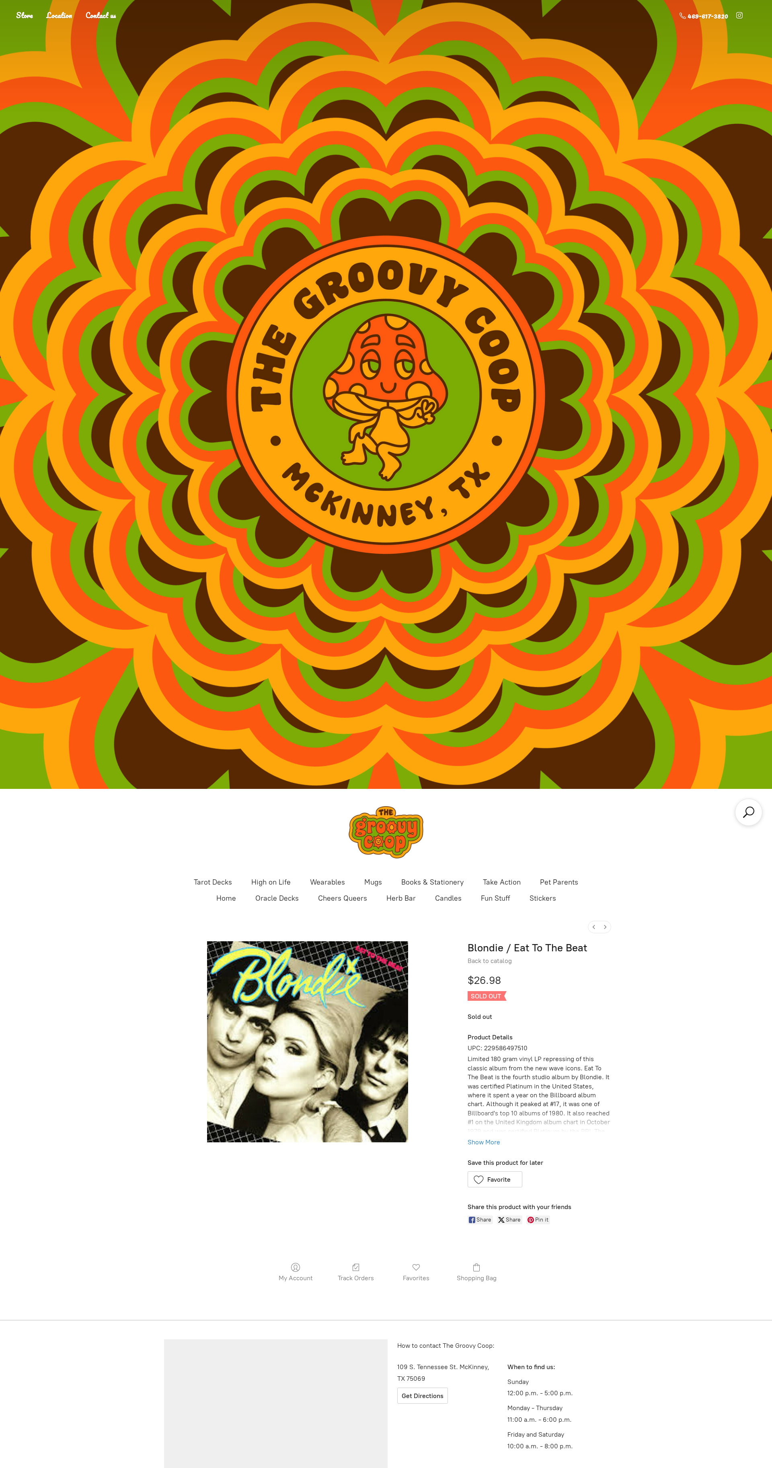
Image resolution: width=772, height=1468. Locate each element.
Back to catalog (490, 961)
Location (59, 15)
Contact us (101, 15)
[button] (495, 1179)
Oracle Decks (277, 898)
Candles (448, 898)
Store (24, 15)
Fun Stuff (495, 898)
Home (226, 898)
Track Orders (356, 1278)
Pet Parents (559, 882)
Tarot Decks (213, 882)
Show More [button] (484, 1142)
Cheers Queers (342, 898)
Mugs (373, 882)
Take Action (502, 882)
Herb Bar (401, 898)
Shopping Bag (477, 1278)
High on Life (271, 882)
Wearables (327, 882)
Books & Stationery (432, 882)
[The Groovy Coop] (386, 832)
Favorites (416, 1278)
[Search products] (748, 812)
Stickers (543, 898)
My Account (296, 1278)
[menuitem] (594, 927)
